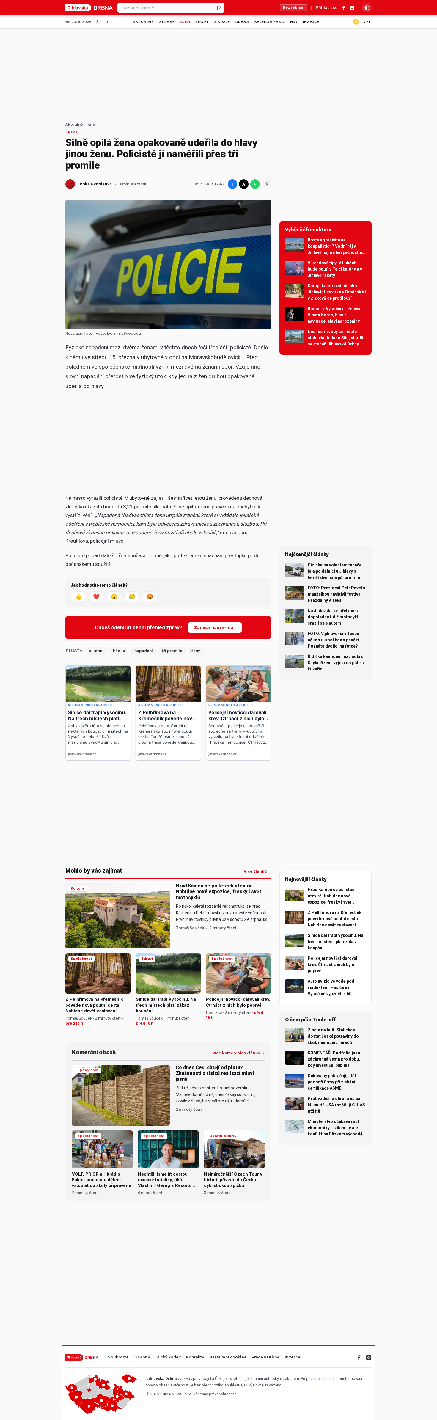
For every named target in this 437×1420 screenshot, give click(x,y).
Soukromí (118, 1357)
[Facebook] (343, 7)
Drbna (242, 22)
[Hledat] (219, 8)
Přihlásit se (327, 8)
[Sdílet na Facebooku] (232, 184)
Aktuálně (143, 22)
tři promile (172, 650)
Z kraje (222, 22)
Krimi (185, 22)
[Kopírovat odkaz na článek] (266, 184)
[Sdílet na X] (244, 184)
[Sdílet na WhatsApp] (255, 184)
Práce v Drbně (265, 1357)
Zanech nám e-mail (215, 627)
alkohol (96, 650)
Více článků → (257, 871)
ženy (195, 650)
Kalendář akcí (269, 22)
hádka (119, 650)
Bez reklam (293, 7)
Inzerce (311, 22)
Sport (202, 22)
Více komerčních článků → (238, 1053)
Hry (294, 22)
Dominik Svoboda (124, 333)
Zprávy (167, 22)
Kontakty (195, 1357)
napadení (143, 650)
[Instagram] (352, 7)
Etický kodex (168, 1357)
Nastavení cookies (227, 1357)
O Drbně (141, 1357)
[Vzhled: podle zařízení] (367, 7)
